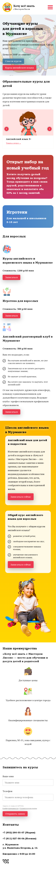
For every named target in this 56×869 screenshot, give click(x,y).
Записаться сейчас (20, 496)
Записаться (11, 277)
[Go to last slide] (6, 129)
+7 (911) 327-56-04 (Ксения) (19, 838)
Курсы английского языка (19, 67)
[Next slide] (49, 129)
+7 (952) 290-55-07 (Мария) (19, 832)
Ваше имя (8, 776)
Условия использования (28, 808)
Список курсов (13, 61)
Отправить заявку (15, 813)
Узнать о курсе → (13, 143)
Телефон (7, 791)
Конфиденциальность (10, 808)
